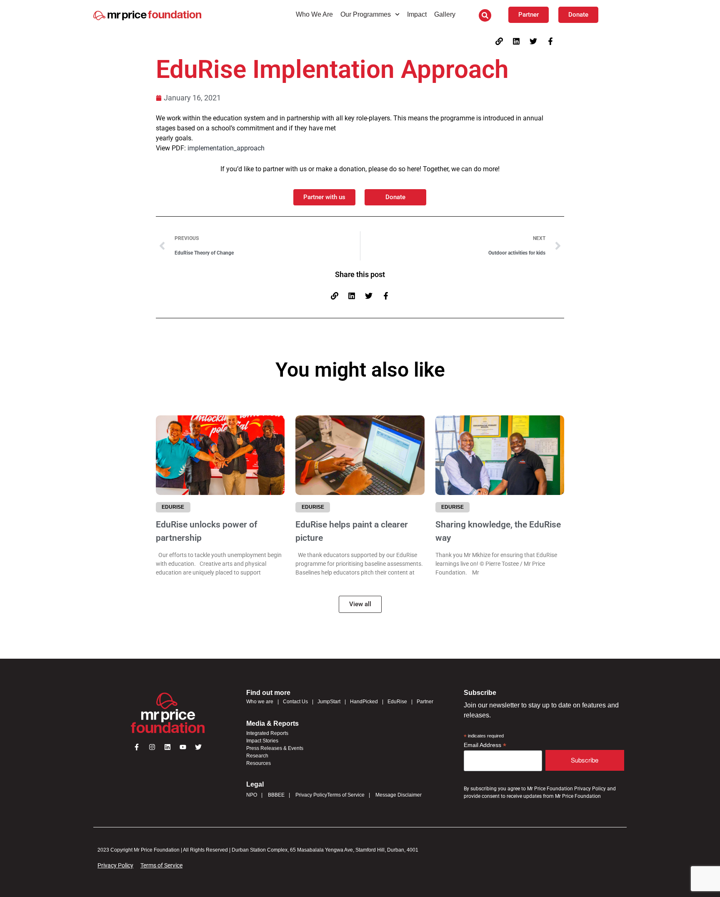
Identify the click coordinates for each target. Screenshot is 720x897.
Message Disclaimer (398, 795)
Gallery (444, 14)
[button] (485, 15)
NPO (251, 795)
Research (257, 756)
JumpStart (329, 702)
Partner (425, 702)
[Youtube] (183, 747)
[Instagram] (152, 747)
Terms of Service (346, 795)
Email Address (485, 745)
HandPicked (364, 702)
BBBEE (276, 795)
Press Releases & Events (274, 748)
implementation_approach (226, 148)
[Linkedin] (516, 41)
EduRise (397, 702)
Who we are (259, 702)
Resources (258, 763)
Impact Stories (262, 741)
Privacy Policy (311, 795)
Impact (417, 14)
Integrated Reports (267, 733)
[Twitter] (533, 41)
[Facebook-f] (550, 41)
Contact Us (295, 702)
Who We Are (314, 14)
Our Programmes (365, 14)
